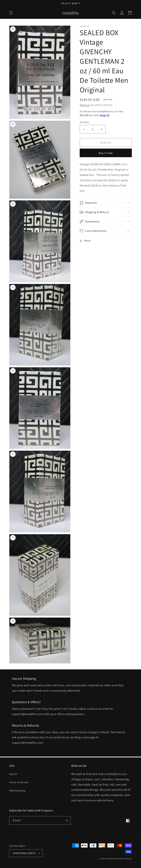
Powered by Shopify (123, 858)
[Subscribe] (66, 820)
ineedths (110, 858)
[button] (11, 13)
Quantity (84, 122)
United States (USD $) (24, 853)
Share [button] (87, 240)
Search (13, 774)
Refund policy (17, 790)
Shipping (84, 105)
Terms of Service (18, 782)
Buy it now (106, 153)
